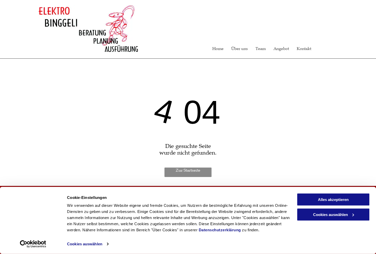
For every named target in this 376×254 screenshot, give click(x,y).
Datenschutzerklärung (220, 230)
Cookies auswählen (84, 244)
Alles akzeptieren (333, 199)
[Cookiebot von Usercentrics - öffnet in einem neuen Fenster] (33, 244)
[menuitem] (214, 48)
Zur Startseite (188, 170)
